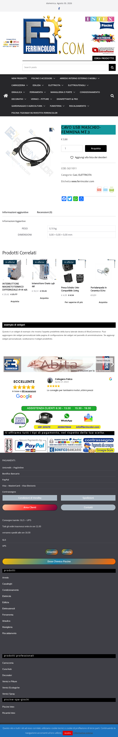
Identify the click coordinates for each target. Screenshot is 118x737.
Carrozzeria (7, 663)
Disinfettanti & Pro (67, 99)
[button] (53, 78)
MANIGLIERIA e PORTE (61, 92)
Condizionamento (10, 590)
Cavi (75, 174)
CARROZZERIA (18, 85)
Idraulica (6, 621)
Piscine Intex (8, 707)
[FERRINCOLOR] (5, 95)
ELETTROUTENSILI (76, 85)
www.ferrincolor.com (82, 181)
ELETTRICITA (54, 85)
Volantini (51, 552)
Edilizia (5, 602)
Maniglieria (7, 627)
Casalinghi (7, 584)
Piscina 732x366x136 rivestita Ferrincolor (34, 112)
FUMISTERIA (55, 106)
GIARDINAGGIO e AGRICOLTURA (27, 106)
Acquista (96, 148)
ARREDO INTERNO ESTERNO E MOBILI (78, 78)
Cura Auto (7, 669)
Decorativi (7, 675)
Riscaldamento (9, 633)
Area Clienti (30, 507)
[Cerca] (112, 67)
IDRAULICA (17, 92)
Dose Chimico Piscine (59, 561)
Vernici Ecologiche (11, 687)
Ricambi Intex (8, 713)
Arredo (5, 577)
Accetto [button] (67, 733)
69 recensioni (29, 391)
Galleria (67, 552)
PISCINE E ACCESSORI (41, 78)
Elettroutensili (8, 608)
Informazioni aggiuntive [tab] (15, 212)
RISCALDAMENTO (77, 106)
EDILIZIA (37, 85)
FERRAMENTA (36, 92)
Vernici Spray (8, 694)
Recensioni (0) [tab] (44, 212)
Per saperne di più (74, 302)
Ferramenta (7, 614)
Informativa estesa (83, 732)
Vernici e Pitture (9, 681)
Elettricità (6, 596)
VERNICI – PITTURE (40, 99)
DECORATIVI (17, 99)
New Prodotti (19, 78)
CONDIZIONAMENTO (90, 92)
